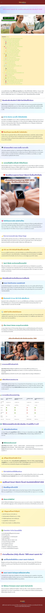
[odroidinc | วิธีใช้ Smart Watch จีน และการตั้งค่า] (22, 2)
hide (7, 36)
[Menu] (1, 2)
